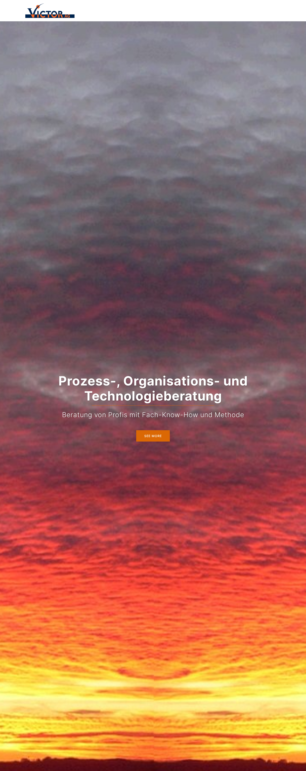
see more (153, 436)
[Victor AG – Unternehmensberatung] (50, 10)
